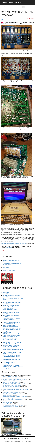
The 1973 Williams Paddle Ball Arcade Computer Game (15, 383)
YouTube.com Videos (7, 264)
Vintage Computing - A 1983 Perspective (11, 393)
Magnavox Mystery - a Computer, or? (11, 382)
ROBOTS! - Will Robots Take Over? (10, 380)
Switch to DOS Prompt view (9, 270)
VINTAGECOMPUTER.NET (11, 2)
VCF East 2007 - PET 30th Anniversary (11, 386)
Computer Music (6, 403)
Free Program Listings (7, 402)
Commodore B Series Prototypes (10, 378)
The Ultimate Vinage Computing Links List (12, 268)
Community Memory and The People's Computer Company (15, 389)
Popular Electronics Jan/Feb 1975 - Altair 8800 (13, 405)
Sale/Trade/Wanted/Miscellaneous (10, 266)
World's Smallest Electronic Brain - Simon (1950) (13, 399)
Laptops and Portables (8, 395)
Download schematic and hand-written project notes (13, 243)
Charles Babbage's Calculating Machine (11, 392)
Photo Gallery (6, 267)
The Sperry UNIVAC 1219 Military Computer (12, 385)
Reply (2, 250)
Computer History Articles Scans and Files (12, 263)
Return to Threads (29, 18)
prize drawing (8, 247)
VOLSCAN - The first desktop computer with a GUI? (14, 379)
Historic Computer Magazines (9, 398)
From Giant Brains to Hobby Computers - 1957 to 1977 (15, 396)
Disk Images (5, 261)
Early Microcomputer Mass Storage (10, 406)
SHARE (3, 19)
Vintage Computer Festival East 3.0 (10, 376)
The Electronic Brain (7, 388)
